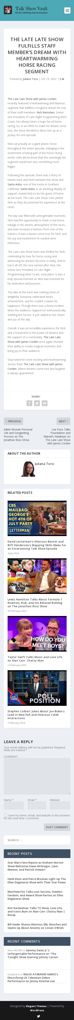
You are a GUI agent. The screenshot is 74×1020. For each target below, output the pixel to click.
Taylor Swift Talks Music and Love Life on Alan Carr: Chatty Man (35, 658)
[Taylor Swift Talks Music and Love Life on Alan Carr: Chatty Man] (37, 634)
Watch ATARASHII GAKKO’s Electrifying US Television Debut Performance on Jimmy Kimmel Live (33, 977)
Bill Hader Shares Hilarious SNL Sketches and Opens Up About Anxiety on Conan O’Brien (37, 926)
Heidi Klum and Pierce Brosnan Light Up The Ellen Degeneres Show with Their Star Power (37, 880)
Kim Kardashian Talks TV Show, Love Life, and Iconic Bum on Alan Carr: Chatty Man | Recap (36, 911)
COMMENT (11, 756)
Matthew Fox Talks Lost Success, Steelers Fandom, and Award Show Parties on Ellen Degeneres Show (35, 895)
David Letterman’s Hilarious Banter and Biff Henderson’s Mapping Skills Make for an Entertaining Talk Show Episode (37, 545)
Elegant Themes (36, 1006)
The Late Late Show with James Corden (32, 99)
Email (32, 800)
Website (55, 800)
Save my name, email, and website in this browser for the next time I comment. (37, 817)
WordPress (37, 1010)
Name (9, 800)
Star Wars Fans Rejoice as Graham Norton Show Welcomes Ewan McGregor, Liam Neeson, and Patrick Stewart (35, 866)
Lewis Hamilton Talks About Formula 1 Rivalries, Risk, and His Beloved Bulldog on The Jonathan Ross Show (35, 603)
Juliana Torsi (30, 79)
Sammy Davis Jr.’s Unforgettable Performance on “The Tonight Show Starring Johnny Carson (33, 953)
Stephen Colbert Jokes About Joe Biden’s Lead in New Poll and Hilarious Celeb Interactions (36, 714)
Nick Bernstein (45, 112)
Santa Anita (15, 184)
